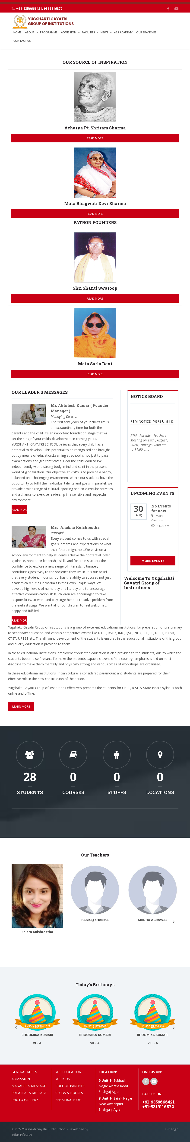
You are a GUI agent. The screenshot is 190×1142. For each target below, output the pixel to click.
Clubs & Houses (69, 1093)
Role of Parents (70, 1086)
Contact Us (22, 41)
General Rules (24, 1072)
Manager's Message (29, 1086)
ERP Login (171, 1129)
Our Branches (146, 32)
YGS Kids (62, 1079)
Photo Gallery (25, 1099)
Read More (95, 138)
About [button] (30, 32)
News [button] (104, 32)
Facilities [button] (88, 32)
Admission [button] (68, 32)
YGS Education (68, 1072)
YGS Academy (123, 32)
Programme (48, 32)
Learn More (21, 706)
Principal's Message (29, 1093)
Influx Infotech (22, 1134)
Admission (21, 1079)
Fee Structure (68, 1099)
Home (17, 32)
